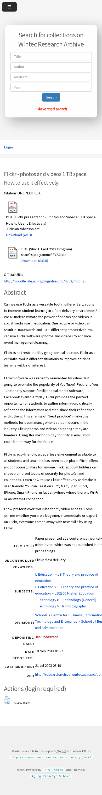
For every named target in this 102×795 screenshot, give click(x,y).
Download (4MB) (19, 235)
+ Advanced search (51, 108)
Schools (41, 615)
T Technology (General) (78, 599)
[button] (7, 700)
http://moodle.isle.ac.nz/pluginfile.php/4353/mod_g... (45, 281)
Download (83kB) (34, 260)
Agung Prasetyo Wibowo (51, 776)
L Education (44, 574)
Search (51, 97)
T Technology (45, 599)
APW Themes (54, 770)
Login (8, 147)
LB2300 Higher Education (74, 593)
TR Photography (73, 606)
